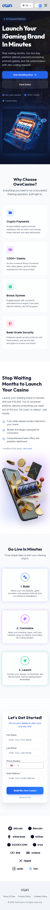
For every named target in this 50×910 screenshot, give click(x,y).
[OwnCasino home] (7, 5)
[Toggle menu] (46, 5)
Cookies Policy (40, 896)
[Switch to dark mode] (38, 5)
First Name (12, 735)
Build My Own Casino (25, 790)
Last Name (12, 748)
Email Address (14, 773)
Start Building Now (23, 74)
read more (27, 448)
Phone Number (13, 761)
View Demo (25, 84)
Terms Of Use (9, 896)
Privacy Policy (24, 896)
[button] (12, 765)
